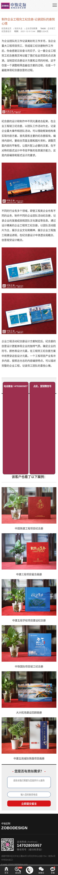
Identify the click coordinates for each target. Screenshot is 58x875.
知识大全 (18, 28)
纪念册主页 (6, 28)
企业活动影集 (31, 28)
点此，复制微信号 (42, 386)
